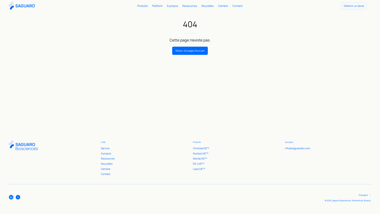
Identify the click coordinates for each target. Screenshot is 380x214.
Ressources (108, 158)
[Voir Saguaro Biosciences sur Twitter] (18, 197)
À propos (106, 153)
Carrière (105, 168)
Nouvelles (107, 163)
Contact (105, 174)
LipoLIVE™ (199, 168)
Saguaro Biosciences (341, 200)
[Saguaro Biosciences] (22, 6)
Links (103, 142)
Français (363, 194)
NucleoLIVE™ (200, 153)
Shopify (367, 200)
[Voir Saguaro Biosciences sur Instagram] (11, 197)
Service (105, 148)
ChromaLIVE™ (201, 148)
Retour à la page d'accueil (190, 50)
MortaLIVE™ (200, 158)
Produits (197, 142)
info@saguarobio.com (297, 148)
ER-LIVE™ (198, 163)
